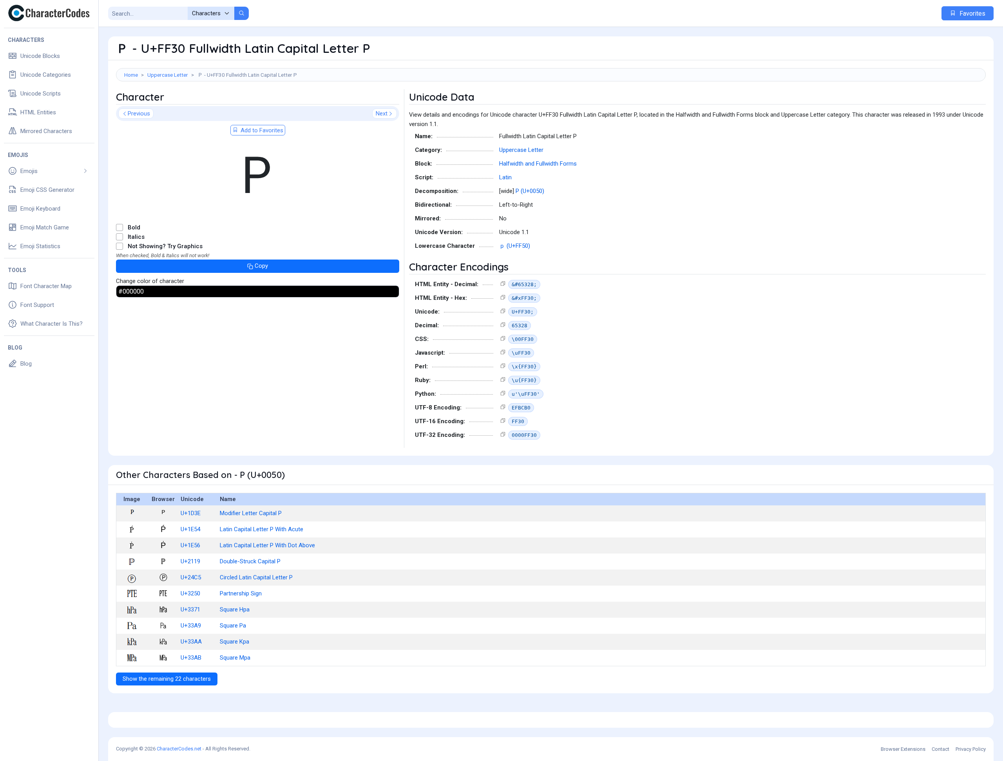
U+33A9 (191, 625)
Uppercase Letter (167, 75)
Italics (136, 236)
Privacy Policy (971, 749)
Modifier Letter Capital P (251, 513)
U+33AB (191, 657)
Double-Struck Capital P (250, 561)
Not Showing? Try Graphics (165, 246)
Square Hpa (235, 609)
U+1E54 (190, 529)
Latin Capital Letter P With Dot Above (267, 545)
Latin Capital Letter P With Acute (261, 529)
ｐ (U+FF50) (514, 245)
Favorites (971, 13)
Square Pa (233, 625)
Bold (134, 227)
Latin (505, 177)
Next (381, 113)
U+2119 (190, 561)
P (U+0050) (530, 191)
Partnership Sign (241, 593)
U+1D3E (191, 513)
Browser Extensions (903, 749)
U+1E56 (190, 545)
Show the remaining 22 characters (167, 678)
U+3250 (190, 593)
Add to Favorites (261, 130)
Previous (139, 113)
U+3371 (190, 609)
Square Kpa (234, 641)
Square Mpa (235, 657)
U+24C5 (191, 577)
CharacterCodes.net (179, 749)
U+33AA (191, 641)
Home (131, 75)
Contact (940, 749)
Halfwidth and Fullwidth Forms (538, 163)
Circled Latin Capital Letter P (256, 577)
